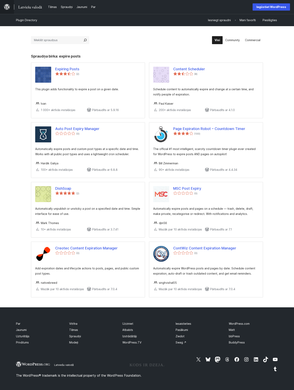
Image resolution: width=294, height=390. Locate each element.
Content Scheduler (189, 69)
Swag (181, 342)
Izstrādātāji (129, 336)
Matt (232, 329)
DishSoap (63, 188)
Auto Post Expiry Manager (77, 129)
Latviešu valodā (64, 364)
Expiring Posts (67, 69)
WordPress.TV (131, 342)
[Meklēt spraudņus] (85, 40)
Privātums (22, 342)
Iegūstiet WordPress (271, 7)
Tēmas (73, 329)
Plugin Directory (26, 20)
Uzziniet (127, 323)
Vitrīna (73, 323)
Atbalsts (127, 329)
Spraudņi (75, 336)
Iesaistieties (183, 323)
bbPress (234, 336)
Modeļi (73, 342)
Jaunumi (21, 329)
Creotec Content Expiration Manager (86, 248)
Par (18, 323)
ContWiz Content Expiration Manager (204, 248)
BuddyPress (237, 342)
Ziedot (180, 336)
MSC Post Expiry (187, 188)
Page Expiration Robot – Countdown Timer (209, 129)
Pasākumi (182, 329)
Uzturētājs (22, 336)
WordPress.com (239, 323)
